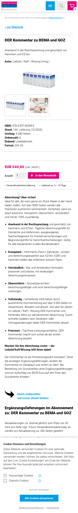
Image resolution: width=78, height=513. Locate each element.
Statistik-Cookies (19, 480)
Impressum (52, 507)
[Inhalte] (50, 5)
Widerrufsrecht (55, 18)
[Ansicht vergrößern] (15, 105)
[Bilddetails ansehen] (39, 79)
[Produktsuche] (61, 5)
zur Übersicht (15, 27)
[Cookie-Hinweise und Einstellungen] (40, 476)
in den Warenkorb (45, 175)
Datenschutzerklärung (31, 507)
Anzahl (9, 175)
